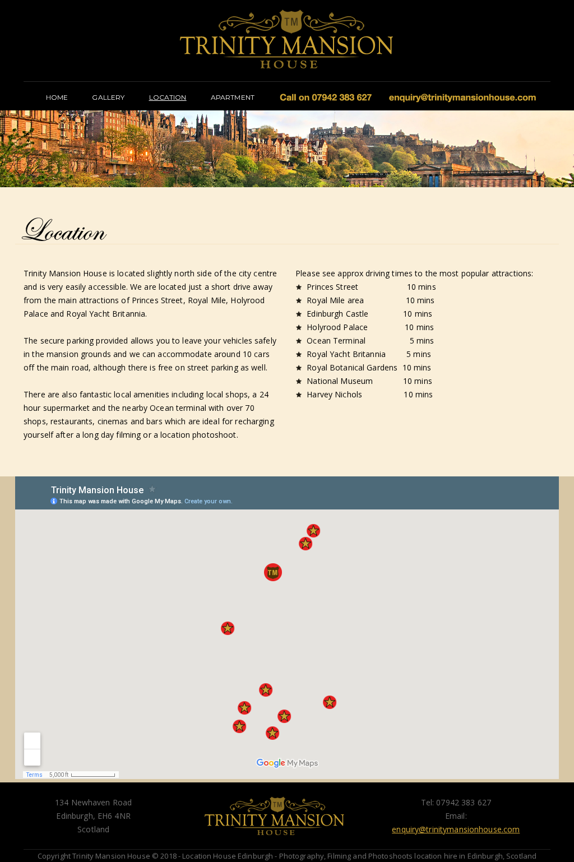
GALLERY (108, 97)
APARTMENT (232, 97)
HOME (57, 97)
